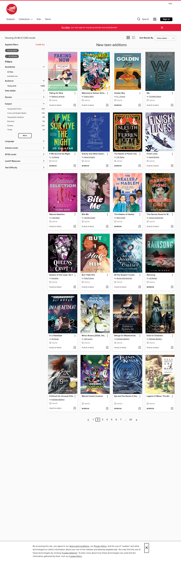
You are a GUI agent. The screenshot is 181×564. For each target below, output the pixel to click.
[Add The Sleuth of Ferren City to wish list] (139, 166)
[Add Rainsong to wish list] (172, 287)
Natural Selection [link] (57, 214)
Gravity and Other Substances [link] (94, 154)
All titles (10, 72)
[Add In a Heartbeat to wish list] (74, 348)
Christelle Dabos (155, 96)
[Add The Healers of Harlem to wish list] (139, 226)
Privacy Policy (100, 546)
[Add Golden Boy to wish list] (139, 105)
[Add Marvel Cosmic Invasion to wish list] (107, 408)
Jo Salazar (55, 157)
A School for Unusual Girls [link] (61, 396)
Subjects (10, 19)
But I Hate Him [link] (88, 275)
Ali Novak (55, 339)
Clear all (40, 44)
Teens (48, 19)
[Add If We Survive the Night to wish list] (74, 166)
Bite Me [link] (85, 214)
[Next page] (136, 419)
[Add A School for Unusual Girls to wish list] (74, 408)
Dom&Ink (55, 278)
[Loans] (155, 19)
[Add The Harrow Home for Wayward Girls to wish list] (172, 226)
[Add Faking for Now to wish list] (74, 105)
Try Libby (65, 27)
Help (170, 4)
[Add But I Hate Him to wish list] (107, 287)
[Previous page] (88, 419)
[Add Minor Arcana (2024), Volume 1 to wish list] (107, 348)
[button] (143, 19)
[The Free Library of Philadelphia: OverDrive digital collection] (11, 9)
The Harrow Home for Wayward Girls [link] (159, 214)
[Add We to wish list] (172, 105)
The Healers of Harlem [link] (124, 214)
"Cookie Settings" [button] (69, 553)
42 (130, 419)
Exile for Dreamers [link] (155, 336)
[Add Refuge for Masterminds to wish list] (139, 348)
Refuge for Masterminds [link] (125, 336)
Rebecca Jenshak (58, 96)
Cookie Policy (75, 556)
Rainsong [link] (151, 275)
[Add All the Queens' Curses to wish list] (139, 287)
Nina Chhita (120, 218)
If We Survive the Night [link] (59, 154)
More (25, 136)
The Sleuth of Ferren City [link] (125, 154)
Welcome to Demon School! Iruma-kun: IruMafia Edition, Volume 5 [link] (94, 93)
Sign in (166, 19)
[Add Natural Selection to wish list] (74, 226)
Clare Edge (56, 218)
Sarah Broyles (154, 157)
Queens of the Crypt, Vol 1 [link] (61, 275)
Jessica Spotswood (156, 218)
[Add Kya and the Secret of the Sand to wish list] (139, 408)
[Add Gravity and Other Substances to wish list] (107, 166)
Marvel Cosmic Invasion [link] (92, 396)
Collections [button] (25, 19)
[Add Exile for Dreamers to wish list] (172, 348)
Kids (39, 19)
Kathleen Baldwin (122, 339)
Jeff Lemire (88, 339)
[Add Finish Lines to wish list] (172, 166)
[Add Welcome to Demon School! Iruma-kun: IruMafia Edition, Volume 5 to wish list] (107, 105)
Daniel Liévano (89, 157)
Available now (12, 76)
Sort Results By (146, 38)
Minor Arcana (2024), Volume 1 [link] (94, 336)
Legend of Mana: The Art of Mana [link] (159, 396)
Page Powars (89, 278)
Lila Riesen (153, 278)
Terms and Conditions (79, 546)
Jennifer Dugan (89, 218)
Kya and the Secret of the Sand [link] (126, 396)
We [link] (148, 93)
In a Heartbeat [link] (55, 336)
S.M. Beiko (120, 157)
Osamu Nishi (89, 96)
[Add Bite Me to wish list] (107, 226)
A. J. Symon (120, 96)
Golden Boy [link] (119, 93)
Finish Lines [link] (152, 154)
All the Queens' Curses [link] (124, 275)
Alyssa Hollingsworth (124, 278)
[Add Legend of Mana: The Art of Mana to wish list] (172, 408)
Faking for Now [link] (56, 93)
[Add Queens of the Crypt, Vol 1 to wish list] (74, 287)
